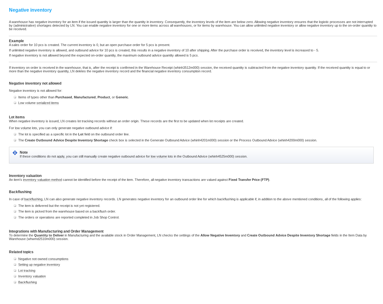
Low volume (27, 103)
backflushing (33, 199)
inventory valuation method (42, 179)
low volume (23, 128)
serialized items (48, 103)
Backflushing (27, 282)
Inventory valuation (32, 276)
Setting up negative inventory (39, 264)
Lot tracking (26, 270)
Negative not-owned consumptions (43, 259)
